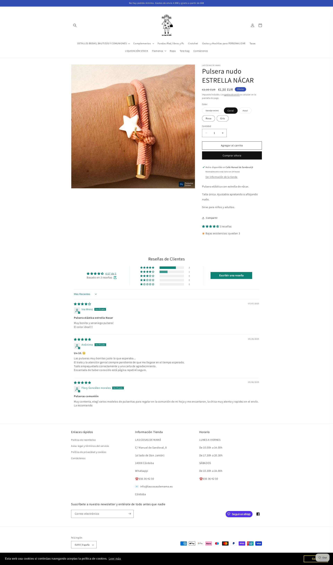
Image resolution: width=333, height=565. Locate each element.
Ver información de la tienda (221, 176)
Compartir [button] (211, 217)
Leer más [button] (115, 558)
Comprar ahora (232, 155)
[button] (75, 25)
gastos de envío (232, 94)
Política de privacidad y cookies (88, 452)
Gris (222, 118)
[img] (82, 304)
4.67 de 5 (110, 273)
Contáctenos (78, 458)
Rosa (208, 118)
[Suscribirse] (129, 514)
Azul (247, 111)
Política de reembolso (83, 439)
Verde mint (214, 111)
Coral (231, 110)
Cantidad (206, 126)
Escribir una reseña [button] (231, 275)
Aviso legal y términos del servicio (90, 446)
